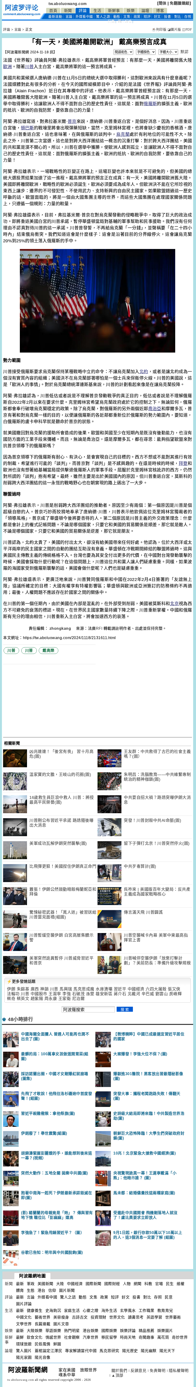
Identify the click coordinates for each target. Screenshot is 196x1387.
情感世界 (53, 1337)
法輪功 (13, 994)
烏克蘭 (123, 134)
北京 (174, 603)
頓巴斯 (27, 128)
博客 (160, 11)
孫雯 (90, 994)
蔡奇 (11, 998)
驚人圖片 (24, 1351)
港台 (41, 1290)
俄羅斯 (150, 103)
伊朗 (11, 989)
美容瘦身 (61, 1317)
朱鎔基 (23, 989)
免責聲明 (157, 1371)
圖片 (125, 21)
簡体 (163, 3)
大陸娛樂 (35, 1331)
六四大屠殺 (156, 989)
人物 (127, 1284)
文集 (126, 16)
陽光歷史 (130, 1351)
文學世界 (24, 1324)
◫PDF (187, 29)
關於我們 (119, 1371)
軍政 (31, 1284)
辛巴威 (148, 994)
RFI (99, 628)
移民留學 (109, 1337)
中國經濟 (136, 989)
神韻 (44, 989)
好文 (157, 16)
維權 (181, 1284)
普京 (72, 121)
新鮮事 (114, 11)
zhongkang (60, 628)
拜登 (183, 463)
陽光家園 (24, 1357)
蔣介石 (120, 994)
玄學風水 (128, 1311)
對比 (177, 16)
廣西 (35, 989)
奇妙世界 (180, 1337)
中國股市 (39, 994)
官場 (159, 1284)
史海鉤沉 (53, 1311)
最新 (55, 16)
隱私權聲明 (179, 1371)
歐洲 (7, 66)
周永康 (50, 998)
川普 (29, 66)
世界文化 (117, 1317)
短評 (147, 16)
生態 (31, 1290)
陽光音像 (42, 1357)
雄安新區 (104, 994)
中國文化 (24, 1317)
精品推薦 (146, 1331)
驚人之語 (103, 16)
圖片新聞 (67, 1290)
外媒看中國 (84, 16)
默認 (184, 52)
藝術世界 (42, 1317)
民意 (111, 21)
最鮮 (20, 1337)
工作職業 (146, 1311)
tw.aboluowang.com (68, 4)
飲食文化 (35, 1337)
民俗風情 (42, 1344)
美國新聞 (45, 1284)
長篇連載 (42, 1324)
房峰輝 (175, 994)
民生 (170, 1284)
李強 (66, 994)
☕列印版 (159, 29)
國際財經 (112, 1284)
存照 (187, 16)
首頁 (53, 11)
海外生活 (109, 1311)
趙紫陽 (37, 998)
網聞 (138, 1284)
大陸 (60, 1284)
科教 (148, 1284)
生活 (97, 11)
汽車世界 (90, 1337)
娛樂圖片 (165, 1331)
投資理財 (98, 1317)
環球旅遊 (24, 1344)
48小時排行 (20, 1019)
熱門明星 (72, 1331)
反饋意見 (138, 1371)
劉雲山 (161, 994)
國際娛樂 (109, 1331)
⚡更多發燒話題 (21, 981)
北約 (143, 371)
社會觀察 (72, 1337)
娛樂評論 (128, 1331)
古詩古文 (80, 1317)
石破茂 (78, 994)
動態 (116, 16)
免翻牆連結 (180, 3)
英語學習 (154, 1317)
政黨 (137, 16)
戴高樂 (48, 650)
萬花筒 (163, 1337)
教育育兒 (165, 1311)
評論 (83, 11)
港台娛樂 (90, 1331)
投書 (167, 16)
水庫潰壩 (104, 989)
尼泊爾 (78, 998)
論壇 (145, 11)
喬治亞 (154, 408)
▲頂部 (117, 1375)
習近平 (120, 989)
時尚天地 (128, 1337)
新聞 (68, 11)
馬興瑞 (66, 989)
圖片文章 (61, 1324)
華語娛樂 (53, 1331)
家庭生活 (72, 1311)
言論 (68, 16)
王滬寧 (55, 994)
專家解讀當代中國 (81, 1351)
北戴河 (134, 994)
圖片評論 (24, 1304)
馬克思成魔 (83, 989)
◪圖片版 (174, 29)
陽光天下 (167, 1351)
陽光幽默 (149, 1351)
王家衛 (64, 998)
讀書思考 (136, 1317)
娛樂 (131, 11)
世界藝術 (173, 1317)
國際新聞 (93, 1284)
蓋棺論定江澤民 (48, 1351)
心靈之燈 (90, 1311)
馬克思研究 (109, 1351)
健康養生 (35, 1311)
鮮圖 (57, 1344)
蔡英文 (23, 998)
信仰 (52, 1290)
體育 (20, 1290)
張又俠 (174, 989)
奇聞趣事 (146, 1337)
